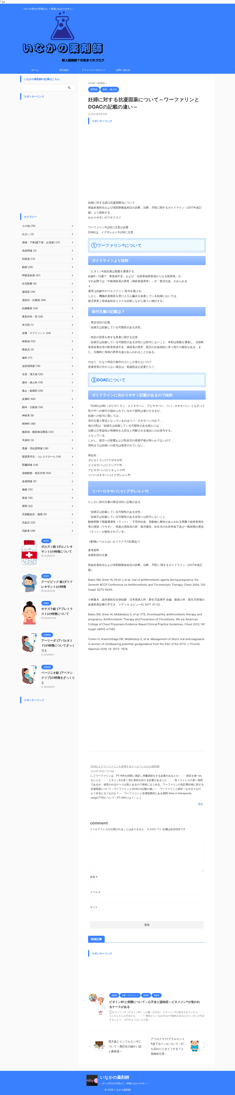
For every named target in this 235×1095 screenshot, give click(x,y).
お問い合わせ (123, 69)
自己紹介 (64, 69)
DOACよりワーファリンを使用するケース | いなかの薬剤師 (125, 766)
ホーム (34, 69)
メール (95, 891)
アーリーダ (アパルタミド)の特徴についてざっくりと (58, 645)
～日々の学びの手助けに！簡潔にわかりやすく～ (124, 1083)
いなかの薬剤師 (114, 1077)
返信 (200, 803)
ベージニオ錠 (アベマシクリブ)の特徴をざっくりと (58, 677)
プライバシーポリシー (94, 69)
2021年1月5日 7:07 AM (102, 771)
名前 (93, 876)
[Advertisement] (147, 161)
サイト (94, 907)
